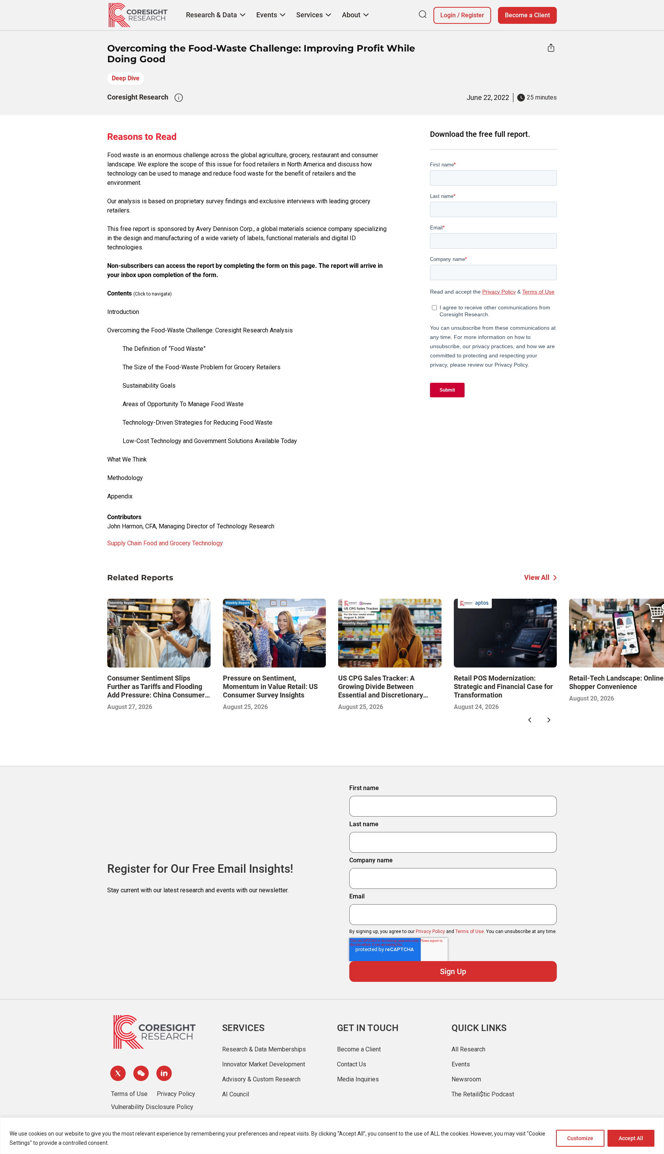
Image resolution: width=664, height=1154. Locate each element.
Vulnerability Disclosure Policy (152, 1107)
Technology (207, 543)
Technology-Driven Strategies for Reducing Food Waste (197, 422)
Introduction (123, 311)
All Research (468, 1049)
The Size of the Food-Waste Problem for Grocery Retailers (202, 367)
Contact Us (351, 1064)
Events (461, 1064)
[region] (332, 1135)
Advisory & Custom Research (261, 1079)
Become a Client (527, 15)
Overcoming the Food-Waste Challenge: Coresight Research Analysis (200, 330)
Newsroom (466, 1079)
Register (472, 15)
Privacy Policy (430, 931)
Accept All (631, 1138)
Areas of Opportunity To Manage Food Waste (183, 404)
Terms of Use (469, 931)
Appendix (120, 496)
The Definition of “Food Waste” (164, 348)
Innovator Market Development (263, 1064)
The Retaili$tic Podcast (483, 1094)
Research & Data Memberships (264, 1049)
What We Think (127, 459)
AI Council (235, 1094)
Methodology (125, 478)
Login (448, 15)
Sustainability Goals (149, 385)
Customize (580, 1138)
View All (536, 577)
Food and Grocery (167, 543)
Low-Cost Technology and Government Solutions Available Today (210, 441)
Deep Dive (125, 78)
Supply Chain (124, 543)
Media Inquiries (358, 1079)
